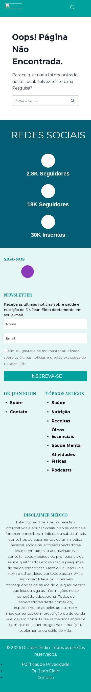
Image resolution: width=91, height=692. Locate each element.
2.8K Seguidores (48, 173)
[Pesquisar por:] (45, 100)
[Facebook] (10, 271)
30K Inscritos (48, 235)
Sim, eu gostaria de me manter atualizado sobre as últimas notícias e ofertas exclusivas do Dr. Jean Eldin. (45, 357)
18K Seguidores (48, 204)
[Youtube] (45, 271)
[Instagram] (27, 271)
